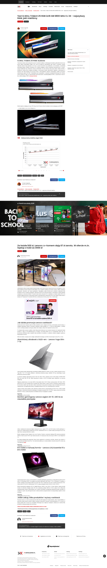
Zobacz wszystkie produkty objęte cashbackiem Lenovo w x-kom (31, 506)
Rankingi (45, 6)
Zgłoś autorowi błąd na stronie (27, 186)
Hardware (27, 2)
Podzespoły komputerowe (27, 175)
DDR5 (39, 175)
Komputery (20, 175)
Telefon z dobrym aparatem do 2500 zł (59, 558)
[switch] (28, 6)
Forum (62, 6)
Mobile (45, 2)
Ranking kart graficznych (83, 553)
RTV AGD (40, 2)
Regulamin (56, 565)
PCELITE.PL (70, 565)
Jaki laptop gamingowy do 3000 (71, 555)
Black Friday (75, 565)
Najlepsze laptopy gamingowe (71, 553)
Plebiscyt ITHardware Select (84, 565)
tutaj (25, 442)
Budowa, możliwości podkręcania (73, 56)
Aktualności (34, 6)
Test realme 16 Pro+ (57, 555)
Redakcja (51, 565)
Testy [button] (40, 6)
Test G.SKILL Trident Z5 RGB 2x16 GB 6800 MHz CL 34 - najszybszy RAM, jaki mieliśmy (77, 53)
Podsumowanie (70, 71)
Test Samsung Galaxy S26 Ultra (59, 553)
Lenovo (29, 511)
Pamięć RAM (35, 175)
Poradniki (51, 6)
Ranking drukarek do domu (83, 555)
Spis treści (70, 49)
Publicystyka (57, 6)
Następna (61, 170)
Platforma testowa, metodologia (73, 58)
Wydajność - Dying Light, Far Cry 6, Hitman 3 (75, 65)
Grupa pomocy (69, 6)
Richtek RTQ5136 (33, 76)
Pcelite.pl (75, 6)
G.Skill (42, 175)
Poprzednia (21, 170)
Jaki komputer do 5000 (46, 555)
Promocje (24, 511)
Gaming (33, 2)
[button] (88, 6)
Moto (56, 2)
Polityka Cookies (63, 565)
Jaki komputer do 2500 (46, 553)
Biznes (50, 2)
